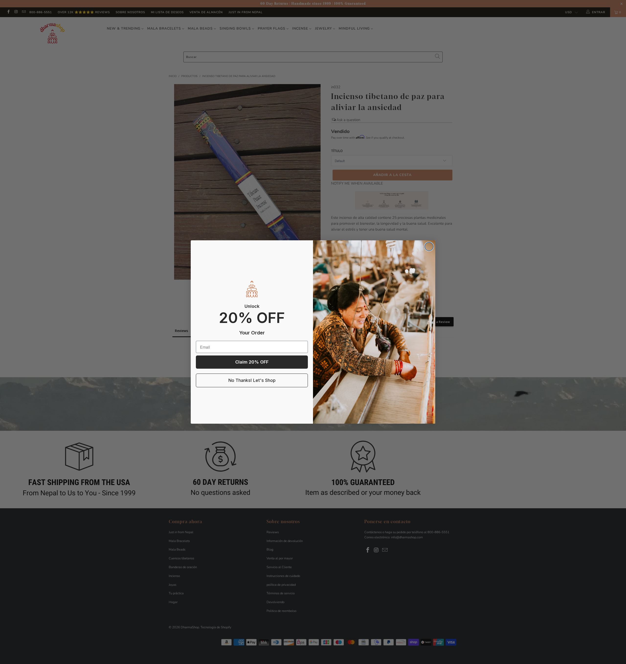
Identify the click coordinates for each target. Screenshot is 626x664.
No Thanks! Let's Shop (252, 380)
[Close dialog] (429, 246)
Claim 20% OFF (251, 362)
